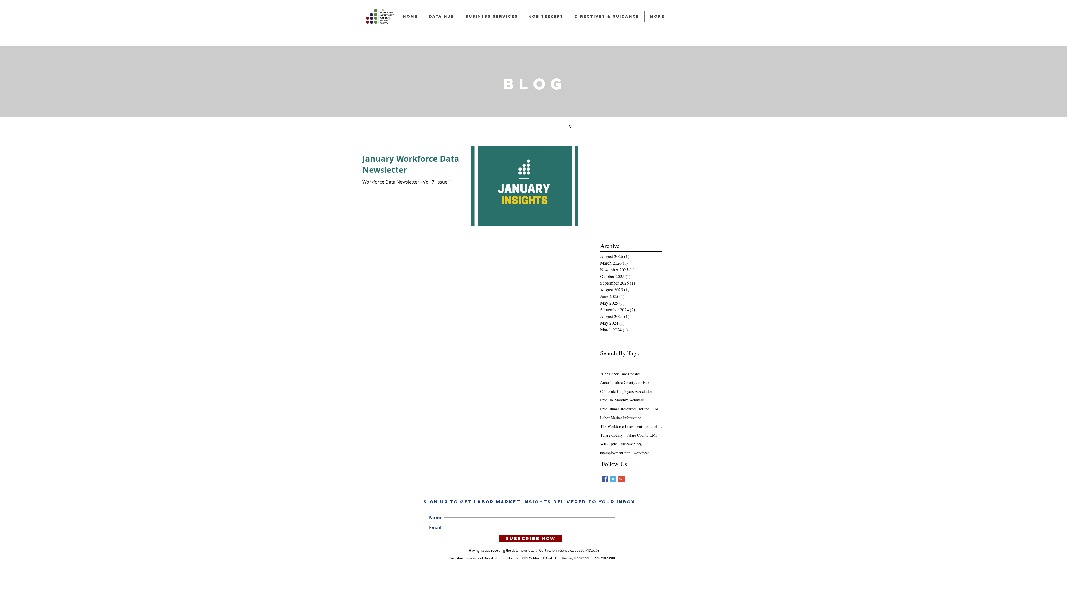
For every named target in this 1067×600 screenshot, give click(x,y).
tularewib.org (631, 443)
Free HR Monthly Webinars (622, 399)
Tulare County (611, 435)
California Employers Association (626, 391)
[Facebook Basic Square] (605, 479)
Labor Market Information (621, 417)
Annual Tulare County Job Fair (624, 382)
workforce (641, 452)
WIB (604, 443)
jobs (614, 443)
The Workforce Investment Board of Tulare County (631, 426)
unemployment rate (615, 452)
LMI (656, 408)
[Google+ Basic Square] (621, 479)
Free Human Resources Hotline (624, 408)
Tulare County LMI (641, 435)
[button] (571, 127)
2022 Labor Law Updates (620, 373)
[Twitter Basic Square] (613, 479)
